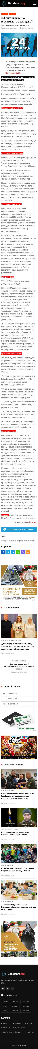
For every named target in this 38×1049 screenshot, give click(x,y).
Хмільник (18, 640)
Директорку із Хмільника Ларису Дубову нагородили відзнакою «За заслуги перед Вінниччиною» (17, 646)
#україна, (20, 541)
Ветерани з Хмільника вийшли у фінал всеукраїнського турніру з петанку (17, 870)
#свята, (26, 541)
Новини (18, 1023)
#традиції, (5, 541)
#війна (5, 1010)
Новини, (4, 640)
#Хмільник (25, 1006)
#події (32, 541)
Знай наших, (11, 640)
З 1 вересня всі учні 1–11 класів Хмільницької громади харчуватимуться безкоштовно (18, 907)
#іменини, (12, 541)
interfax (32, 522)
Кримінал (18, 1032)
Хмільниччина (20, 1028)
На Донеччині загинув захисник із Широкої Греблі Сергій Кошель (15, 833)
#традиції (15, 1002)
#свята (5, 1002)
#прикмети (26, 1010)
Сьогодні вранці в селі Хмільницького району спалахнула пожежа (19, 666)
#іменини (26, 1002)
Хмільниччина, (12, 829)
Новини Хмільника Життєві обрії (17, 25)
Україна (30, 1023)
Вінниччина (7, 1028)
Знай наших (11, 790)
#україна (14, 1006)
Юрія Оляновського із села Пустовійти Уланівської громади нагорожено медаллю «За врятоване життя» (17, 796)
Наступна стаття (18, 661)
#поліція (15, 1010)
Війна (19, 829)
